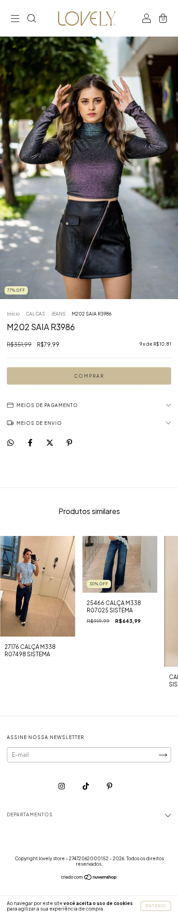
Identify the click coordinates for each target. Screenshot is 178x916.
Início (13, 313)
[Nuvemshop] (89, 878)
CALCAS (35, 313)
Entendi (156, 906)
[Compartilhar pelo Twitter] (50, 442)
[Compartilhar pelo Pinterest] (69, 442)
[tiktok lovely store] (86, 785)
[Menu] (15, 19)
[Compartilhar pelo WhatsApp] (10, 442)
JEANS (59, 313)
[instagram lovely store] (62, 785)
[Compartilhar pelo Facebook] (30, 442)
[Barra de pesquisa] (31, 19)
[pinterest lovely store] (109, 785)
